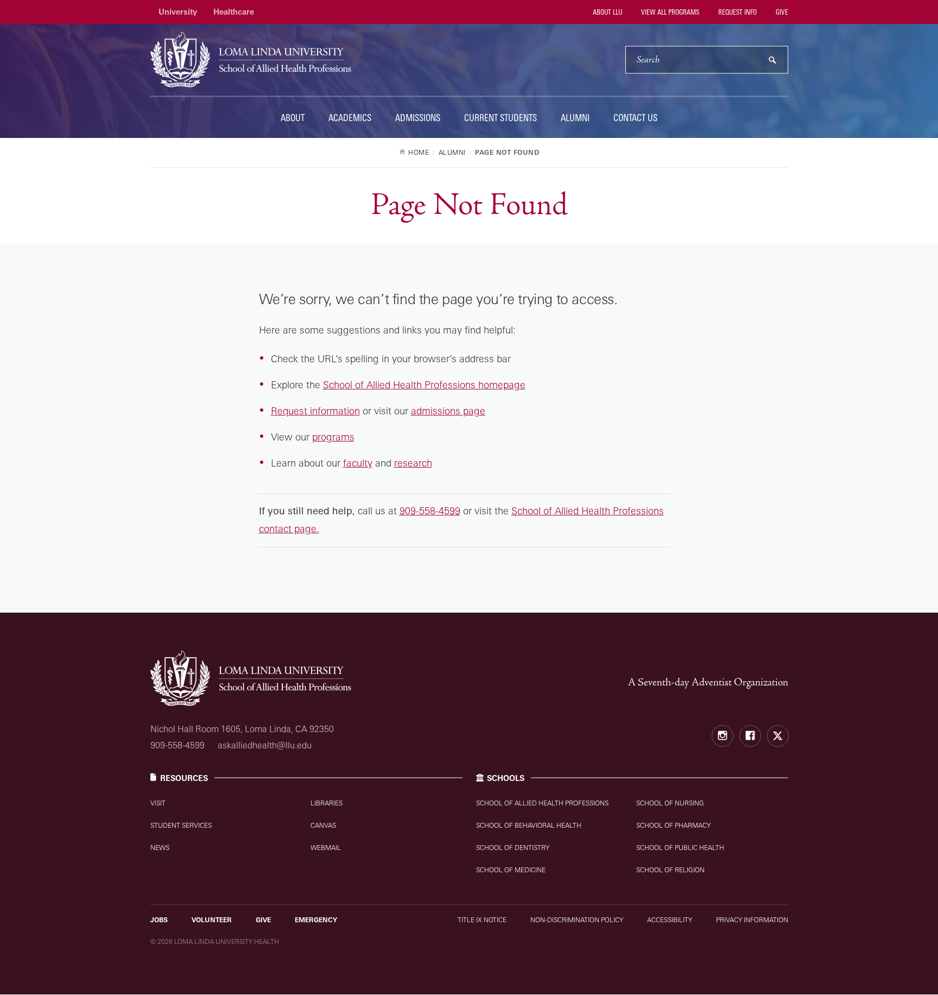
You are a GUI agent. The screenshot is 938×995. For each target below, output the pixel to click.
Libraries (326, 803)
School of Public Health (680, 847)
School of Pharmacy (673, 825)
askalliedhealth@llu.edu (265, 745)
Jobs (159, 920)
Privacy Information (752, 920)
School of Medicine (511, 870)
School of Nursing (670, 803)
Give (781, 12)
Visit (158, 803)
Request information (315, 411)
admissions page (448, 411)
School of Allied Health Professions (542, 803)
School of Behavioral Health (528, 825)
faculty (357, 463)
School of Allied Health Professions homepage (424, 385)
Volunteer (212, 920)
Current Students (500, 117)
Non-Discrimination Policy (576, 920)
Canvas (323, 825)
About (293, 117)
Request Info (737, 12)
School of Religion (670, 870)
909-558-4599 (430, 511)
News (159, 847)
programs (333, 437)
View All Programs (669, 12)
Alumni (575, 117)
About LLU (606, 12)
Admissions (417, 117)
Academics (349, 117)
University (178, 11)
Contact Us (635, 117)
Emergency (316, 920)
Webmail (325, 847)
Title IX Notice (482, 920)
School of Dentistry (512, 847)
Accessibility (669, 920)
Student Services (181, 825)
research (413, 463)
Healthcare (233, 11)
